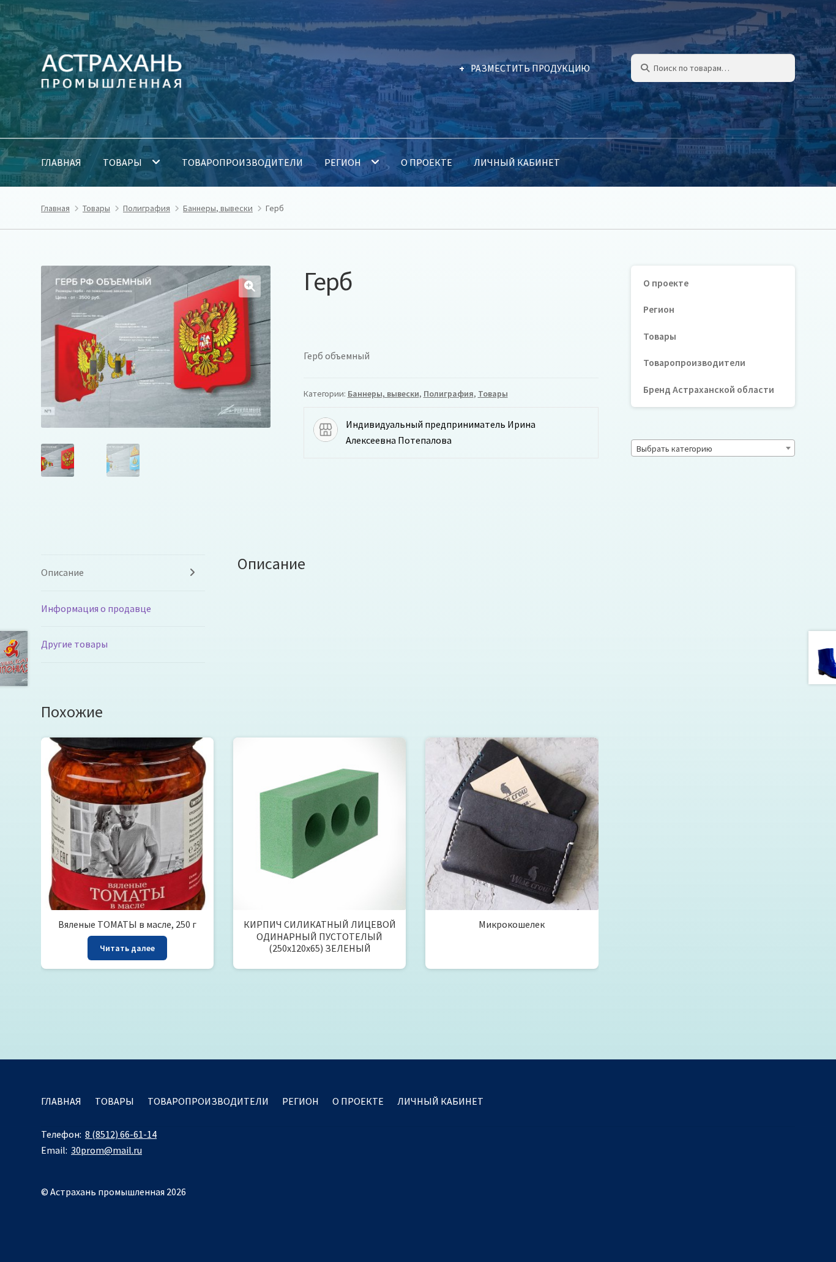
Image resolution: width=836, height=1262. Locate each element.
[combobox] (713, 448)
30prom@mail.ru (106, 1150)
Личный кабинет (517, 162)
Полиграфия (146, 208)
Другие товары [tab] (74, 644)
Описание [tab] (62, 572)
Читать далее (127, 948)
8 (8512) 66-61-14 (121, 1134)
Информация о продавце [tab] (96, 608)
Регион (342, 162)
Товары (122, 162)
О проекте (426, 162)
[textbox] (713, 448)
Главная (61, 162)
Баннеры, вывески (218, 208)
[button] (250, 286)
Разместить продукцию (530, 68)
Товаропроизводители (242, 162)
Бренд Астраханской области (708, 389)
